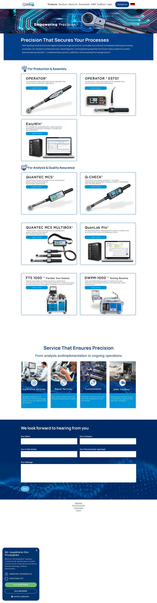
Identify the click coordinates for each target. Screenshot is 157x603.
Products (52, 4)
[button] (21, 596)
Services (63, 4)
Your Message (27, 462)
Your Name (25, 436)
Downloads (84, 4)
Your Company (86, 436)
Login (109, 4)
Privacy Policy (78, 508)
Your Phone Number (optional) (92, 449)
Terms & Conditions (78, 505)
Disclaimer (78, 503)
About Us (73, 4)
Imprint (78, 510)
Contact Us (122, 4)
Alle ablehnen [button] (20, 591)
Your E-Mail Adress (29, 449)
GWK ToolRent (98, 4)
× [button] (36, 550)
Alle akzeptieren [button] (20, 585)
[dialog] (20, 574)
